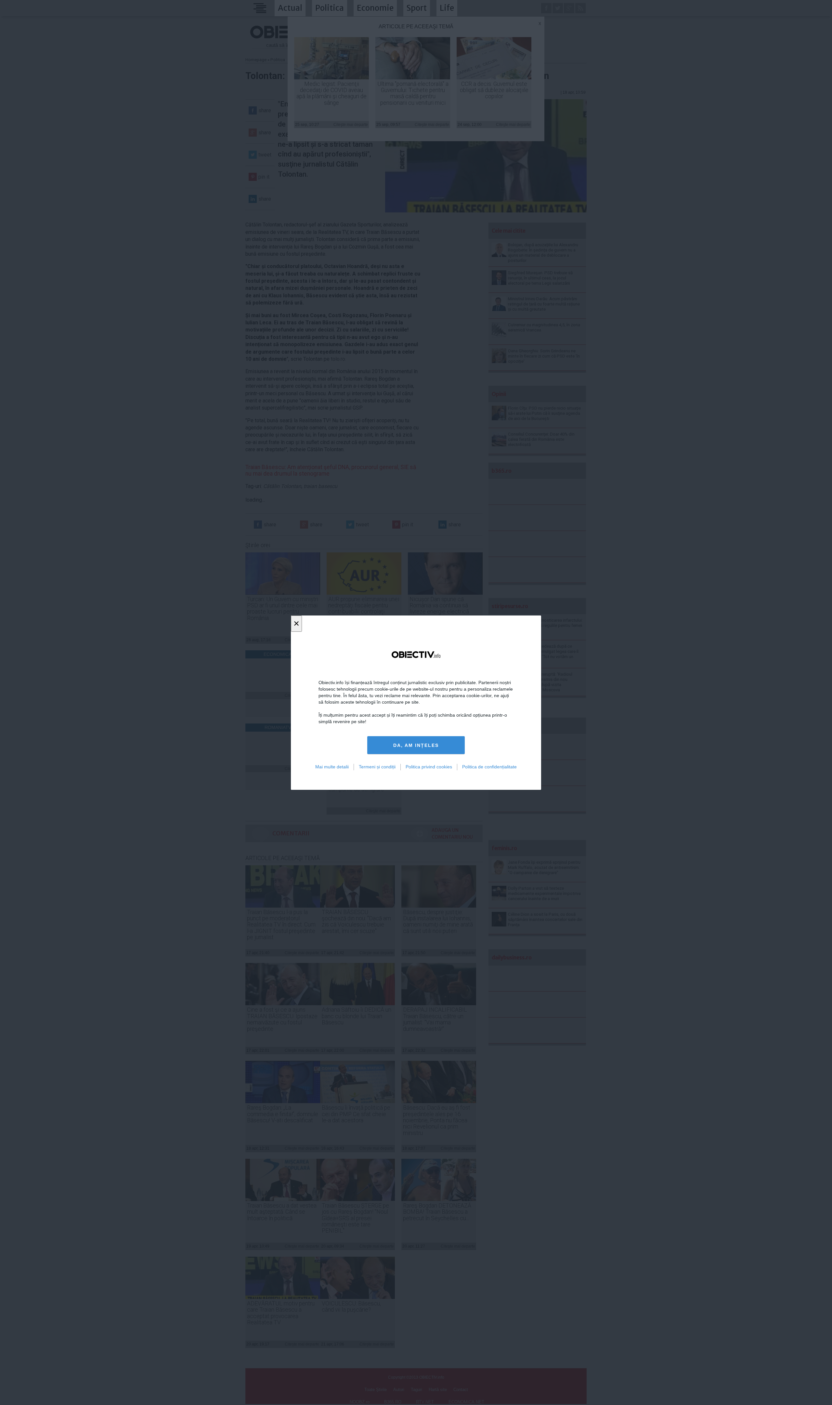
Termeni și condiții (377, 766)
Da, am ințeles (416, 745)
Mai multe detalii (332, 766)
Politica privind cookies (429, 766)
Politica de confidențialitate (489, 766)
